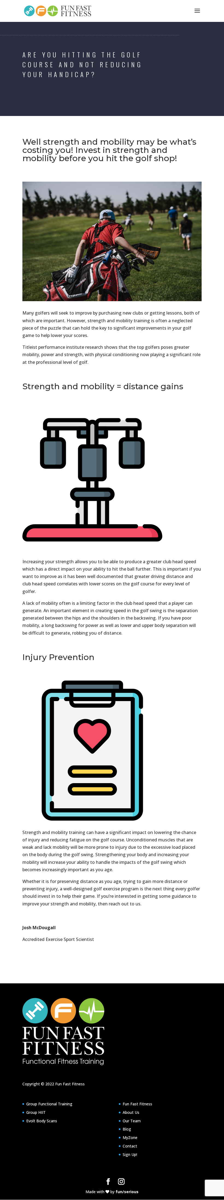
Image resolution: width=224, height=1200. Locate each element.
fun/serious (127, 1191)
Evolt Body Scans (41, 1120)
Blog (127, 1129)
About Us (131, 1112)
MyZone (130, 1137)
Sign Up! (130, 1154)
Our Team (132, 1120)
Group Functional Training (49, 1103)
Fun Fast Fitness (70, 1083)
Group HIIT (36, 1112)
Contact (130, 1146)
